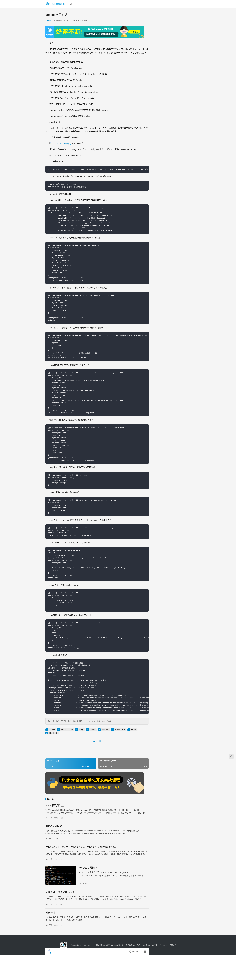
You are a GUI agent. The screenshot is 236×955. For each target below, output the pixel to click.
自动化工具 (53, 733)
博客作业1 (50, 912)
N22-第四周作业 (54, 805)
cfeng (81, 730)
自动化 (133, 730)
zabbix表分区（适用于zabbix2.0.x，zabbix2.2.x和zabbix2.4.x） (82, 846)
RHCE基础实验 (53, 826)
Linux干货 (75, 20)
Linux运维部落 (96, 945)
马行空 (48, 20)
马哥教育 (173, 945)
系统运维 (83, 20)
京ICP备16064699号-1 (150, 945)
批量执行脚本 (120, 730)
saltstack (105, 730)
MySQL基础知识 (88, 867)
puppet (92, 730)
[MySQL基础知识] (60, 875)
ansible (52, 730)
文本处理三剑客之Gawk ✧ (59, 892)
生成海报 (134, 951)
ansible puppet (67, 730)
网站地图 (129, 945)
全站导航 (136, 945)
